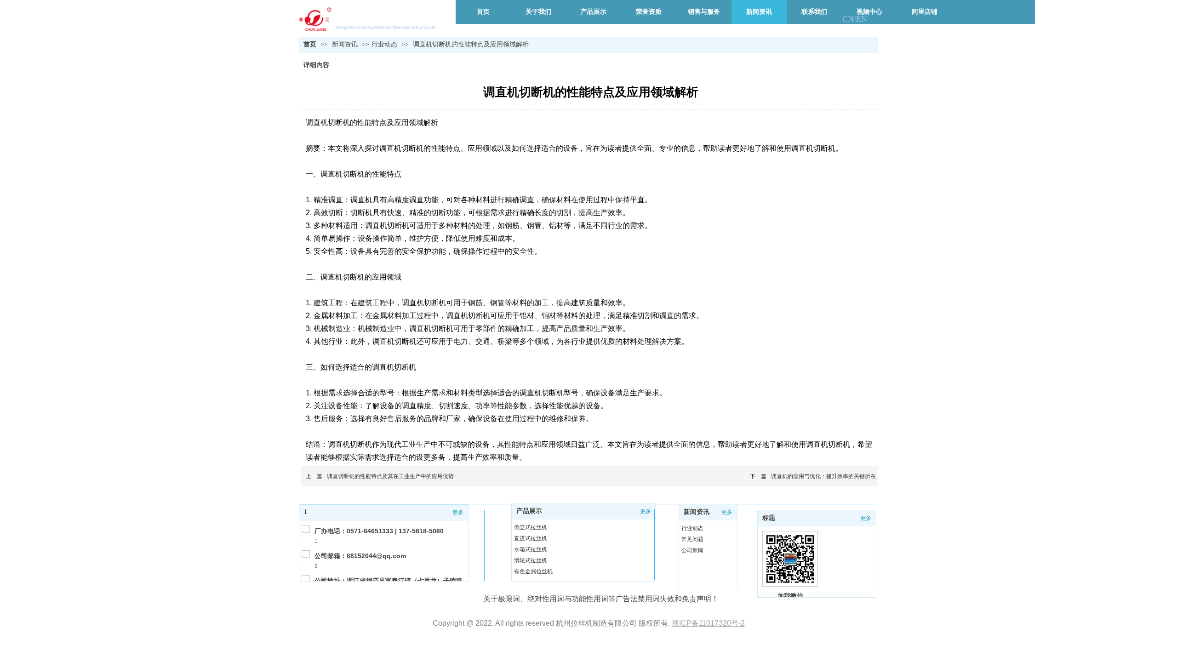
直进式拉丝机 (530, 538)
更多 (457, 512)
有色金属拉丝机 (533, 571)
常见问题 (692, 539)
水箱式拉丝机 (530, 549)
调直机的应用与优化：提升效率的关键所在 (823, 476)
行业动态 (384, 44)
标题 (768, 517)
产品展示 (529, 511)
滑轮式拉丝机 (530, 560)
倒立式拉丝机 (530, 527)
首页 (309, 44)
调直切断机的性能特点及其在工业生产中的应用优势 (390, 476)
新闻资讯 (346, 44)
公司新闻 (692, 550)
